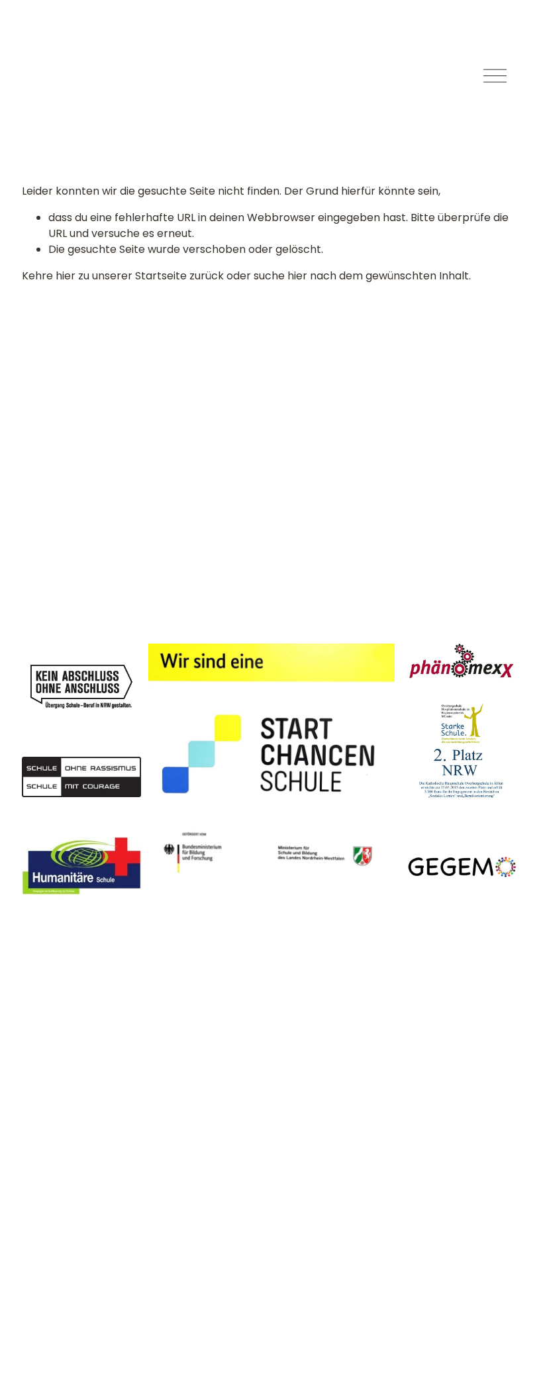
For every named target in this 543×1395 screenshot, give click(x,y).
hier (65, 275)
